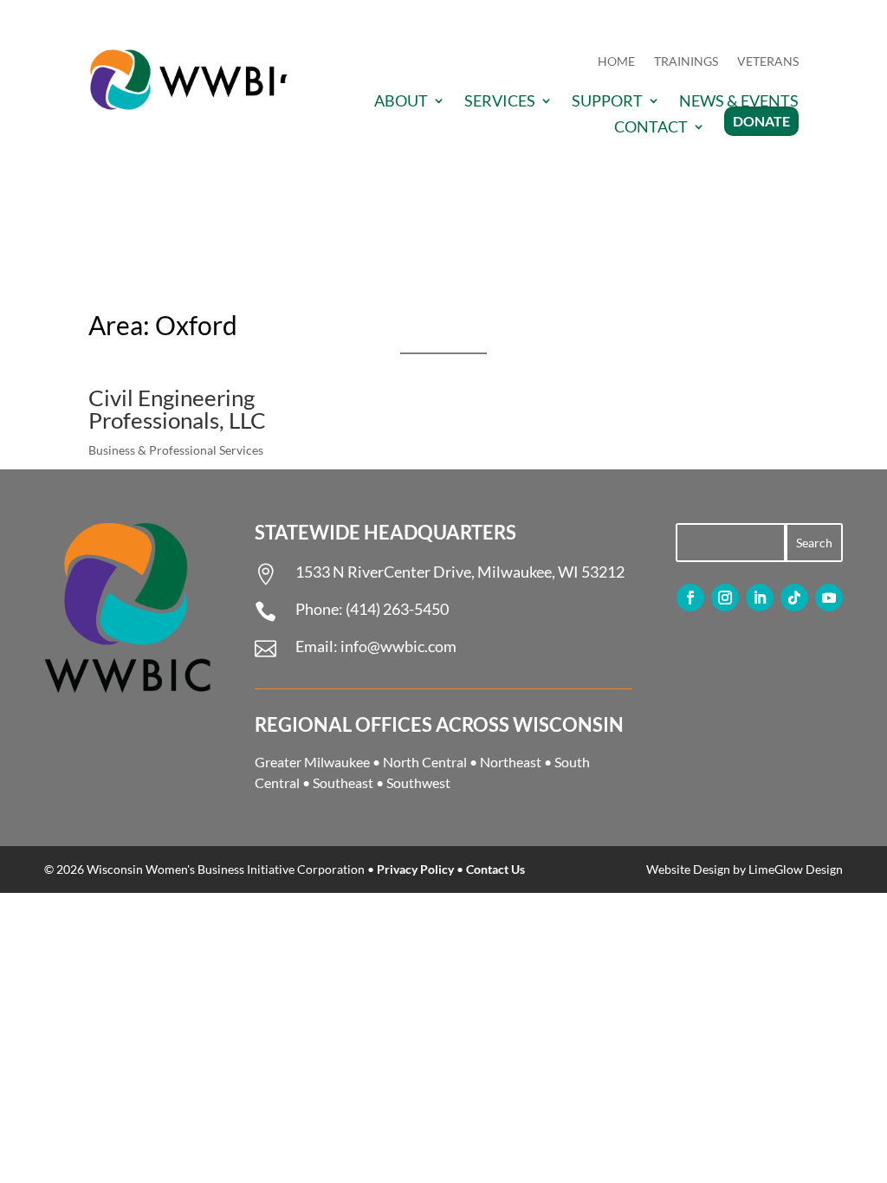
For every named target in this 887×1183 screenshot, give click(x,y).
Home (616, 61)
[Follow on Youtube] (829, 597)
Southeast (343, 782)
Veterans (768, 61)
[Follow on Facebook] (690, 597)
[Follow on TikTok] (794, 597)
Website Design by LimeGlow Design (744, 869)
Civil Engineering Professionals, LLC (177, 409)
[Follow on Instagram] (725, 597)
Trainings (686, 61)
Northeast (510, 761)
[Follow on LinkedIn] (760, 597)
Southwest (418, 782)
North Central (425, 761)
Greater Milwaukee (312, 761)
